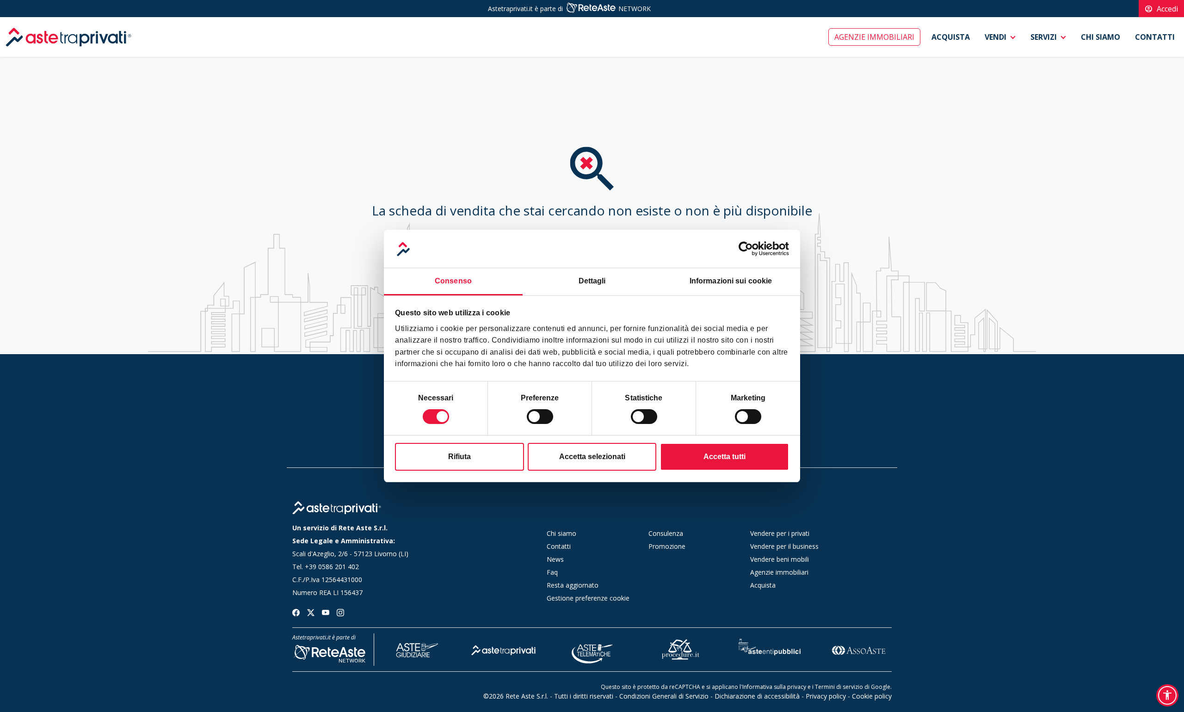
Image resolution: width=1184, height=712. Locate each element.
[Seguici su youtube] (325, 611)
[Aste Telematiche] (592, 648)
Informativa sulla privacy (774, 687)
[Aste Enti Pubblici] (769, 648)
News (555, 559)
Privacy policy (826, 696)
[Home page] (336, 508)
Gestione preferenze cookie (588, 598)
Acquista (950, 37)
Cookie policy (872, 696)
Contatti (1155, 37)
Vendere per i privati (779, 533)
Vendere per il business (784, 546)
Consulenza (665, 533)
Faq (552, 572)
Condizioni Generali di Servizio (664, 696)
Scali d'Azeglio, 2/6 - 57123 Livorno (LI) (350, 553)
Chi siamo (1100, 37)
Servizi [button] (1043, 37)
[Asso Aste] (858, 648)
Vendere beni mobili (779, 559)
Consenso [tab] (453, 281)
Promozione (666, 546)
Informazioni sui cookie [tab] (731, 281)
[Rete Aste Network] (590, 8)
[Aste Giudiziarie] (415, 648)
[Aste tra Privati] (503, 648)
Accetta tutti (724, 456)
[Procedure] (681, 648)
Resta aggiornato (572, 585)
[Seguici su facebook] (296, 611)
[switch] (540, 416)
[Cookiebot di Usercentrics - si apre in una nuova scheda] (748, 248)
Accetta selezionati (592, 456)
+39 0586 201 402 (332, 566)
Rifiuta (459, 456)
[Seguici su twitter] (310, 611)
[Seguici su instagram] (340, 611)
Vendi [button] (995, 37)
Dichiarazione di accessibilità (757, 696)
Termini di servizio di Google (852, 687)
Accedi (1161, 9)
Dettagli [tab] (592, 281)
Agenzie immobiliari (874, 37)
